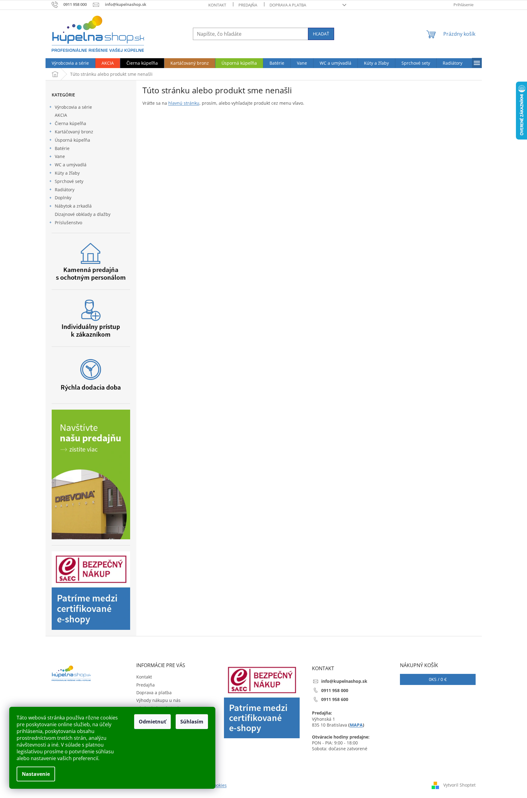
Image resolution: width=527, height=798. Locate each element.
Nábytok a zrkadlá (73, 206)
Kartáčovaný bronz (74, 132)
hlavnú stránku (183, 103)
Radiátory (64, 189)
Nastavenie (36, 774)
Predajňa (247, 5)
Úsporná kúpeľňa (72, 140)
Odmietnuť (152, 721)
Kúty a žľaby (67, 173)
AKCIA (61, 115)
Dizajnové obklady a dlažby (82, 214)
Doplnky (63, 198)
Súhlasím (191, 721)
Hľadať (321, 34)
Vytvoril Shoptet (459, 785)
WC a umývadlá (70, 165)
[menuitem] (70, 63)
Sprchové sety (69, 181)
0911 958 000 (334, 690)
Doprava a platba (287, 5)
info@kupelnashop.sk (344, 681)
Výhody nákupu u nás (158, 700)
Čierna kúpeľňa (70, 123)
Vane (60, 156)
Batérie (62, 148)
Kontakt (217, 5)
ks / (438, 679)
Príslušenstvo (68, 222)
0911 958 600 (334, 699)
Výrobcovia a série (73, 107)
